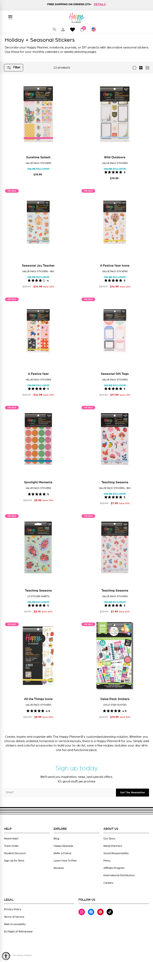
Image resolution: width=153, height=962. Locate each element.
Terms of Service (14, 917)
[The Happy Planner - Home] (76, 17)
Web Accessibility (15, 924)
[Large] (134, 67)
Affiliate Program (114, 868)
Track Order (11, 846)
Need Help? (11, 838)
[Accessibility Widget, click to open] (6, 956)
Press (107, 860)
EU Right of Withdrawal (18, 931)
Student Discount (15, 853)
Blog (56, 838)
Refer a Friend (62, 853)
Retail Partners (112, 846)
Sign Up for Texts (14, 860)
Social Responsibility (116, 853)
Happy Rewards (63, 846)
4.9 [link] (48, 710)
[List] (147, 67)
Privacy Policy (12, 909)
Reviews (59, 868)
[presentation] (9, 116)
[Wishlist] (72, 29)
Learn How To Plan (65, 860)
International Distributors (119, 875)
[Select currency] (95, 29)
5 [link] (124, 172)
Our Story (109, 838)
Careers (108, 883)
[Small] (141, 67)
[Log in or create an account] (63, 29)
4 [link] (48, 280)
